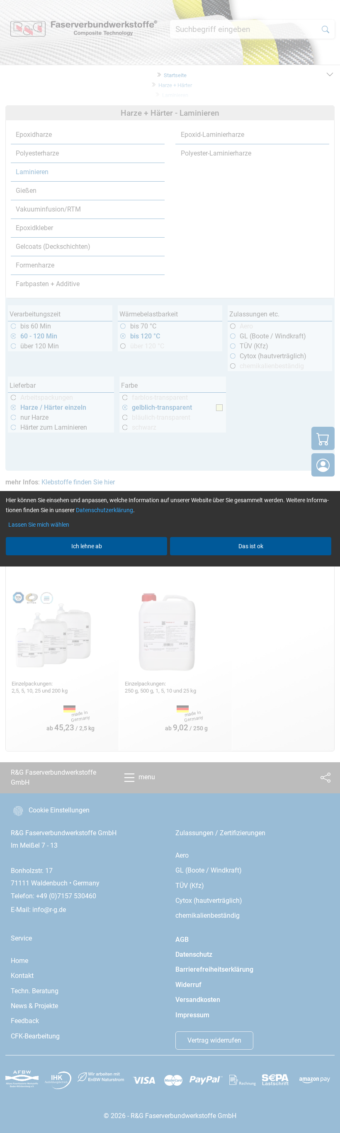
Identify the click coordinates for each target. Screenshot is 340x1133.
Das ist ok (250, 546)
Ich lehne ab (86, 546)
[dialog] (170, 566)
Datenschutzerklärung (104, 510)
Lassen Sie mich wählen (38, 524)
